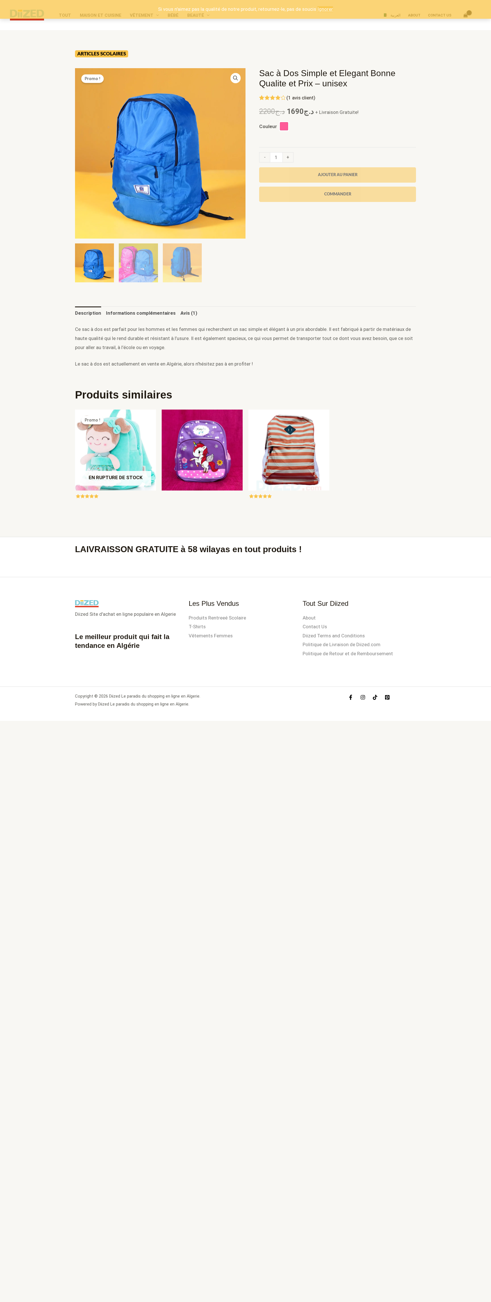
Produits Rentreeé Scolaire (217, 618)
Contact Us (315, 626)
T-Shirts (197, 626)
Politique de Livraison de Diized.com (341, 644)
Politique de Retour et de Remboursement (348, 653)
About (309, 618)
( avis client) (300, 98)
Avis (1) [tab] (188, 313)
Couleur (268, 126)
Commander (337, 194)
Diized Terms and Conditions (334, 636)
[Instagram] (362, 697)
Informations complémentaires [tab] (141, 313)
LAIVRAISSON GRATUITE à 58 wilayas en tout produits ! (188, 549)
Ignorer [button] (325, 9)
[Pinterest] (387, 697)
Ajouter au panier (337, 175)
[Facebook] (350, 697)
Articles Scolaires (101, 53)
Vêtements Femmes (211, 636)
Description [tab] (88, 313)
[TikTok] (375, 697)
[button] (235, 78)
